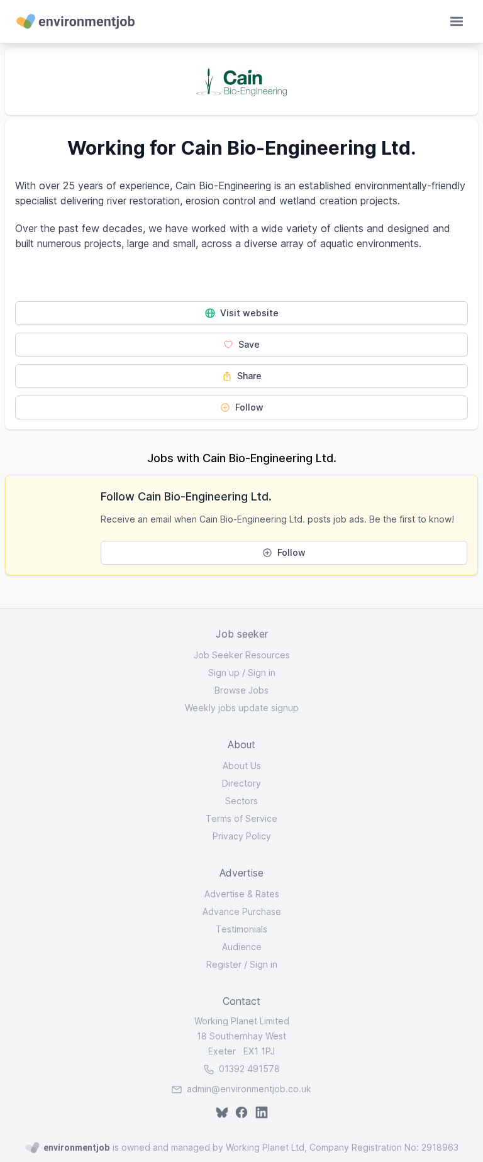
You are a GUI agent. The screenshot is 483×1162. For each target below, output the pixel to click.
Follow (248, 407)
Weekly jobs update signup (242, 707)
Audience (242, 946)
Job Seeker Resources (242, 655)
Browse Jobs (241, 690)
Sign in (261, 672)
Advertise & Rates (241, 893)
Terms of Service (241, 818)
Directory (241, 783)
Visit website (248, 312)
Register (224, 964)
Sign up (224, 672)
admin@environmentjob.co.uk (249, 1088)
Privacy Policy (242, 836)
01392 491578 (248, 1068)
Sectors (241, 800)
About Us (242, 765)
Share (248, 375)
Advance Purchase (242, 911)
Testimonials (241, 929)
